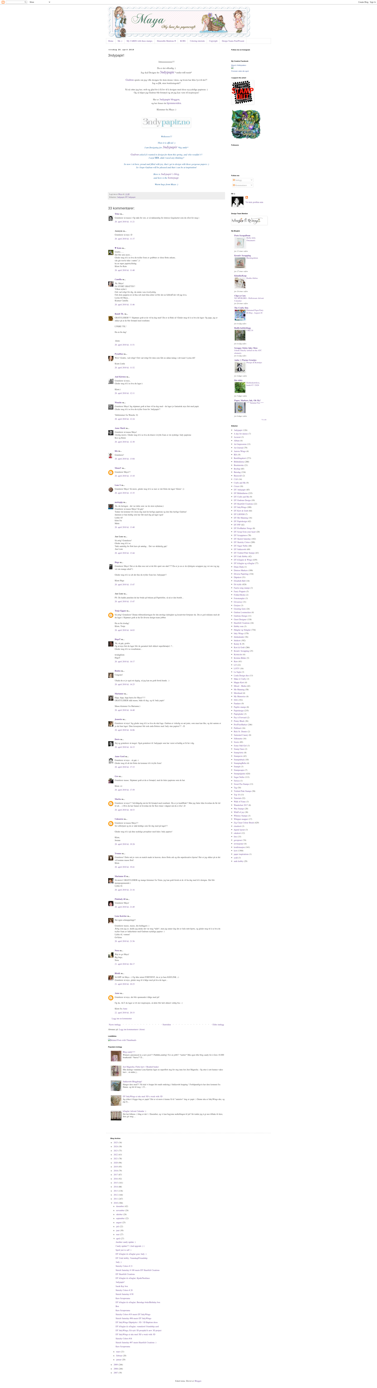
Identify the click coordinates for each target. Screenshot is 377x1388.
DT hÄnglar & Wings (243, 559)
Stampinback (239, 759)
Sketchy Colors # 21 (124, 1266)
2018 (116, 1170)
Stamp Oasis (239, 749)
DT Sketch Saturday (242, 538)
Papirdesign (239, 710)
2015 (116, 1182)
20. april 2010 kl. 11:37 (125, 238)
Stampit (237, 766)
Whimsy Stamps (240, 815)
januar (119, 1359)
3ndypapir (167, 72)
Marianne (119, 693)
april (118, 1238)
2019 (116, 1166)
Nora (117, 950)
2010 (116, 1202)
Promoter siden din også (240, 71)
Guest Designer (240, 619)
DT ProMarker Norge (243, 528)
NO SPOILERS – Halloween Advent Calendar (249, 299)
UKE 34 (250, 330)
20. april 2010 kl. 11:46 (125, 304)
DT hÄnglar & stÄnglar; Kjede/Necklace (133, 1278)
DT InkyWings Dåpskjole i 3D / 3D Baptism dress (137, 1322)
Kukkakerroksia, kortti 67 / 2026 (253, 383)
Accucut (237, 437)
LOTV (236, 668)
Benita (117, 670)
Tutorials (237, 798)
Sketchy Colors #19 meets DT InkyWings (133, 1314)
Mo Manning (239, 689)
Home (110, 40)
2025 (116, 1142)
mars (118, 1351)
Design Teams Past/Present (233, 40)
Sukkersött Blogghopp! (132, 1081)
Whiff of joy (239, 812)
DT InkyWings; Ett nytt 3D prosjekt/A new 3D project (138, 1330)
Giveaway (238, 601)
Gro (116, 776)
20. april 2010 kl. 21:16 (125, 889)
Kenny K (237, 643)
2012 (116, 1194)
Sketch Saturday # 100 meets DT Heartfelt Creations (137, 1270)
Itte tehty (238, 380)
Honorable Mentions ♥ (166, 40)
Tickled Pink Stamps (242, 791)
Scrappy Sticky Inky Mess (245, 347)
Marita (118, 799)
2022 (116, 1154)
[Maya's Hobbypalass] (232, 68)
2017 (116, 1174)
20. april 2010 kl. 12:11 (125, 393)
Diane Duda (239, 566)
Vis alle (264, 420)
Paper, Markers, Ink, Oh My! (247, 400)
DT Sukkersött (240, 549)
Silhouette (238, 738)
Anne (117, 993)
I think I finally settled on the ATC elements (248, 351)
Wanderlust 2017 (241, 805)
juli (118, 1226)
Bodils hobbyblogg (242, 327)
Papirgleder (238, 713)
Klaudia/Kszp (240, 275)
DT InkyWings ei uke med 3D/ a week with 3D (142, 1096)
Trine (117, 213)
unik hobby (238, 861)
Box (117, 1306)
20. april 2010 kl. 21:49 (125, 906)
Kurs (236, 661)
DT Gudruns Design (242, 500)
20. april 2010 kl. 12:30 (125, 441)
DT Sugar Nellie (241, 545)
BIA (235, 454)
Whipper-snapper (241, 819)
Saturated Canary (241, 735)
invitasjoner (239, 843)
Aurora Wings (240, 451)
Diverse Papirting (241, 573)
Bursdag (237, 472)
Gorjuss (237, 605)
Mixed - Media (240, 686)
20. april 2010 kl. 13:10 (125, 475)
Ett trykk (237, 584)
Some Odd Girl (240, 745)
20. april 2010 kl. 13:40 (125, 527)
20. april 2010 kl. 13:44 (125, 553)
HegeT (117, 639)
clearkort (237, 826)
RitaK (117, 973)
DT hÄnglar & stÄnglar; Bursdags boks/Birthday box (138, 1302)
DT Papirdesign (240, 521)
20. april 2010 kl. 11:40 (125, 270)
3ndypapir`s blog (170, 174)
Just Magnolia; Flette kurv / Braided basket (141, 1066)
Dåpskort (237, 577)
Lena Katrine (121, 915)
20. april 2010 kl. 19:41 (125, 866)
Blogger (198, 1380)
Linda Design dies (241, 675)
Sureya (237, 780)
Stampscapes (239, 770)
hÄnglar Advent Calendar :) (134, 1111)
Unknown (119, 818)
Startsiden (167, 1024)
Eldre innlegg (218, 1024)
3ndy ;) (119, 1262)
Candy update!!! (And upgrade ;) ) (130, 1246)
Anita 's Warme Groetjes (245, 360)
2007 (116, 1372)
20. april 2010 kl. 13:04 (125, 458)
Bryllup (237, 468)
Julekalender (239, 636)
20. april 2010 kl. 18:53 (125, 809)
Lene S (118, 485)
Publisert (237, 728)
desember (120, 1206)
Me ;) (120, 40)
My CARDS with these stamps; (140, 40)
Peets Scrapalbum (242, 235)
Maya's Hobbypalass (238, 65)
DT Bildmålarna (240, 493)
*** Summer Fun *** (255, 402)
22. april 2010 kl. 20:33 (125, 1012)
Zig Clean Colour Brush (244, 822)
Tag (235, 787)
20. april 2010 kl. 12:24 (125, 419)
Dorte (117, 739)
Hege (117, 562)
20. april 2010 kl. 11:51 (125, 344)
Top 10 (237, 794)
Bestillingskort (240, 458)
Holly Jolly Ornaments (251, 239)
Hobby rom (238, 626)
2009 (116, 1364)
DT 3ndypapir (130, 197)
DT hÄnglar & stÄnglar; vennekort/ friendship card (137, 1326)
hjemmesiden (174, 103)
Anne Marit (120, 428)
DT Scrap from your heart (245, 531)
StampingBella (240, 763)
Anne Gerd (120, 756)
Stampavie (238, 756)
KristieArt (238, 654)
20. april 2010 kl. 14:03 (125, 630)
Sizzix (236, 742)
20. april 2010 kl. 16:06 (125, 730)
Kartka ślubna (252, 278)
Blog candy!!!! (129, 1051)
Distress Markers (241, 570)
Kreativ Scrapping (242, 255)
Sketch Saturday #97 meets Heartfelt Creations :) (136, 1342)
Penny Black (239, 721)
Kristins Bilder (240, 658)
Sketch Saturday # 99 (124, 1294)
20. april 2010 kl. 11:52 (125, 367)
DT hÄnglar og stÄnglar (244, 563)
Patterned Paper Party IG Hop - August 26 (255, 311)
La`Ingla (237, 672)
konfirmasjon (239, 847)
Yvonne (118, 853)
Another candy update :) (126, 1242)
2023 (116, 1150)
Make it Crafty (240, 678)
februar (119, 1355)
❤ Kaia (118, 247)
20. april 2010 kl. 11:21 (125, 221)
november (120, 1210)
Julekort (237, 640)
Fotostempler (239, 598)
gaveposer (238, 840)
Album (237, 440)
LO (235, 664)
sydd (236, 857)
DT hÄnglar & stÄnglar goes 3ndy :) (131, 1254)
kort (235, 850)
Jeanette (118, 719)
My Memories (239, 696)
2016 (116, 1178)
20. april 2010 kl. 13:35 (125, 492)
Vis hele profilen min (254, 202)
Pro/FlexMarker (240, 724)
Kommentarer (241, 185)
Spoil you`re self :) (123, 1250)
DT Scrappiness (240, 535)
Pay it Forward (240, 717)
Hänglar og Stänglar (242, 629)
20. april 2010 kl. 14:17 (125, 661)
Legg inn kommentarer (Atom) (132, 1029)
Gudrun (130, 79)
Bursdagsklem (252, 258)
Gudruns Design (240, 615)
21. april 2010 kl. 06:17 (125, 964)
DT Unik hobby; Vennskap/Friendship (131, 1258)
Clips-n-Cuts (240, 295)
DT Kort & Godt (241, 510)
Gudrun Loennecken (242, 612)
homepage (173, 177)
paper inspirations (241, 854)
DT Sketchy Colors (242, 542)
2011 (116, 1198)
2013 (116, 1190)
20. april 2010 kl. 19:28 (125, 844)
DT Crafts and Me (241, 496)
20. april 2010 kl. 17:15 (125, 766)
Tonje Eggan (120, 610)
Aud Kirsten (120, 376)
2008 (116, 1368)
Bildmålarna (239, 461)
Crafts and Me (240, 482)
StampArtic (238, 752)
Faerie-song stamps (242, 587)
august (119, 1222)
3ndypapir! (120, 1282)
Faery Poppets (240, 591)
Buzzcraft (238, 475)
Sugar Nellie (239, 777)
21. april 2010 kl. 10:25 (125, 984)
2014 (116, 1186)
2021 (116, 1158)
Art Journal (238, 447)
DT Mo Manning (241, 517)
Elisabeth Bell (239, 580)
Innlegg (238, 180)
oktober (119, 1214)
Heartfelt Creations (242, 622)
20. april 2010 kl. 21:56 (125, 941)
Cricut (236, 486)
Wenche (118, 402)
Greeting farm (240, 608)
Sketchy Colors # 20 (124, 1290)
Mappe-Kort (239, 682)
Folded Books (239, 594)
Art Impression (240, 444)
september (120, 1218)
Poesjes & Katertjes (254, 362)
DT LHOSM (239, 514)
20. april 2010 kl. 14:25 (125, 684)
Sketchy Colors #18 (124, 1338)
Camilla (118, 279)
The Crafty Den (241, 307)
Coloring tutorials (197, 40)
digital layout (239, 829)
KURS (183, 40)
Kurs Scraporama (123, 1298)
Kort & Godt (239, 647)
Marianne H (120, 876)
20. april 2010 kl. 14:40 (125, 710)
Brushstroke (239, 465)
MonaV (118, 467)
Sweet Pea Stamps (241, 784)
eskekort (237, 833)
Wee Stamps (239, 808)
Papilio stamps (240, 707)
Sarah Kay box (122, 1286)
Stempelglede (239, 773)
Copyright (213, 40)
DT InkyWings (240, 507)
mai (118, 1234)
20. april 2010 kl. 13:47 (125, 584)
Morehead (238, 693)
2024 (116, 1146)
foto (235, 836)
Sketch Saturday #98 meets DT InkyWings (133, 1318)
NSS (236, 699)
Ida (116, 450)
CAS (236, 479)
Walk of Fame (240, 801)
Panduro (237, 703)
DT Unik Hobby (241, 556)
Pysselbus (119, 353)
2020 (116, 1162)
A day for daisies (241, 433)
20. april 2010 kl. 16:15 (125, 747)
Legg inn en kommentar (122, 1018)
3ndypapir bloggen (169, 99)
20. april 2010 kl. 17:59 (125, 789)
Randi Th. (119, 313)
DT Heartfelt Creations (243, 503)
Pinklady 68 (120, 899)
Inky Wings (239, 633)
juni (118, 1230)
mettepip (119, 502)
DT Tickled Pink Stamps (244, 552)
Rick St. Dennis (240, 731)
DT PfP (237, 524)
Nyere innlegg (115, 1024)
